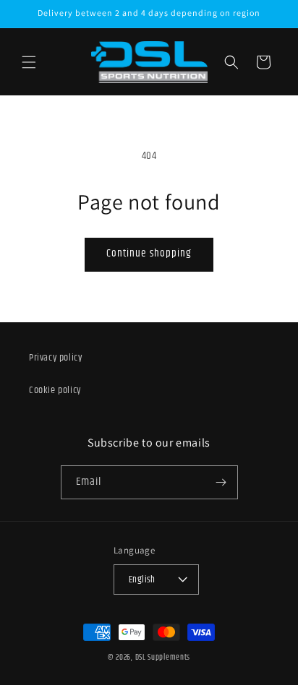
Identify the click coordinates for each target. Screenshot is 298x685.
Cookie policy (55, 390)
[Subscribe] (221, 482)
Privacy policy (55, 358)
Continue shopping (149, 254)
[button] (29, 62)
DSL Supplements (163, 658)
